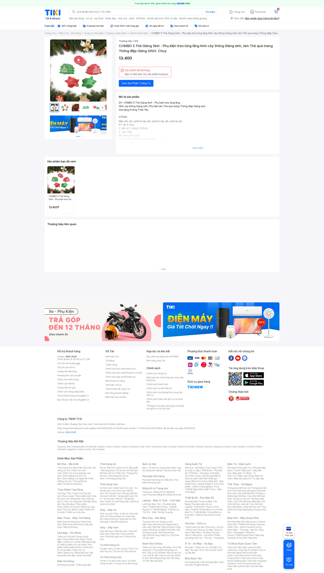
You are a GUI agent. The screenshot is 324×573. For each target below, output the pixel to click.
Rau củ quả (68, 496)
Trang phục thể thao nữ (238, 488)
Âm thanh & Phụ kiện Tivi (239, 467)
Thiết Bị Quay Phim (244, 535)
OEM (135, 41)
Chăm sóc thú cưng (151, 547)
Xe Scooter (211, 550)
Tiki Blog (109, 360)
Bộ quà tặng (156, 561)
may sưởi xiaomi (242, 555)
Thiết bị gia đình (83, 565)
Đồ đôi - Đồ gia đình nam (122, 496)
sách (131, 18)
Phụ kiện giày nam (115, 536)
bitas (259, 446)
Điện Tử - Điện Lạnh (239, 464)
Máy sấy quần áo (242, 478)
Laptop (169, 512)
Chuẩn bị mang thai (72, 484)
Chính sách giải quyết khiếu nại (120, 377)
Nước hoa (68, 552)
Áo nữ (102, 467)
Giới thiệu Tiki (112, 356)
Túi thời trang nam (110, 557)
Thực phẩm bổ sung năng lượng (246, 508)
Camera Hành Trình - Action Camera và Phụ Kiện (246, 527)
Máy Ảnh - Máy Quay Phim (243, 518)
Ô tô (201, 550)
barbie (101, 446)
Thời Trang (211, 467)
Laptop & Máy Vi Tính (207, 484)
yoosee (227, 446)
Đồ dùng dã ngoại (247, 490)
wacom (208, 446)
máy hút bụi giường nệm (245, 559)
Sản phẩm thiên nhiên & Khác (74, 546)
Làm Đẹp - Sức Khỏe (69, 532)
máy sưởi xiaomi (249, 558)
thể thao (140, 18)
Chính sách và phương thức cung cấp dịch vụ (164, 393)
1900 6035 (70, 432)
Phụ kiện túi (130, 551)
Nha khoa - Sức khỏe (203, 535)
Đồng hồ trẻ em (174, 494)
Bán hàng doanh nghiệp (117, 393)
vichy (88, 449)
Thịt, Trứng (72, 493)
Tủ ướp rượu (258, 478)
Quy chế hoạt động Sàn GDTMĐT (162, 356)
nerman (200, 446)
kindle (191, 446)
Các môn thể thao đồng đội (247, 501)
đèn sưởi (242, 547)
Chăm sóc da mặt (66, 536)
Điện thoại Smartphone (68, 521)
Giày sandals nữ (116, 516)
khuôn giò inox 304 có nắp (162, 18)
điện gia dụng (76, 18)
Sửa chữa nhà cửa (156, 524)
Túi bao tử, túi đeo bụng (125, 563)
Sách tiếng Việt (192, 562)
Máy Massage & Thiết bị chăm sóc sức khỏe (76, 543)
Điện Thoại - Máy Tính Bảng (73, 518)
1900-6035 (71, 356)
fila (94, 449)
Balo (144, 467)
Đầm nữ (111, 467)
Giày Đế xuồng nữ (118, 521)
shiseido (61, 449)
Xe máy (194, 550)
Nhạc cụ (165, 535)
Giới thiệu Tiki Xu (113, 385)
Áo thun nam (106, 488)
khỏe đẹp (110, 18)
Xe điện (213, 547)
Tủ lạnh (236, 470)
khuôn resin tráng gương (193, 18)
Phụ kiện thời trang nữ (152, 480)
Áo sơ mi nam (119, 490)
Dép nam (115, 534)
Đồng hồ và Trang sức (155, 488)
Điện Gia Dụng (65, 561)
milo (148, 446)
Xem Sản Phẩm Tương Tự (136, 83)
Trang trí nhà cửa (150, 521)
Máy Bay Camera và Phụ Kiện (245, 536)
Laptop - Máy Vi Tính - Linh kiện (161, 500)
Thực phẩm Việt (82, 496)
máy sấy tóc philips (248, 550)
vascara (61, 446)
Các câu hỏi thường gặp (68, 363)
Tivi (235, 476)
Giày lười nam (106, 531)
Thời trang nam (109, 484)
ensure (117, 446)
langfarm (72, 449)
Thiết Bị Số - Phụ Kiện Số (199, 497)
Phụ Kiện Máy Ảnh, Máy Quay (241, 521)
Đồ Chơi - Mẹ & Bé (67, 464)
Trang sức (147, 492)
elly (142, 446)
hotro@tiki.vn (82, 395)
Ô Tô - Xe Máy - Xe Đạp (199, 543)
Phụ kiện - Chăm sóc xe (196, 547)
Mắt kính (169, 480)
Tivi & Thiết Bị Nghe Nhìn (202, 488)
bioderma (134, 446)
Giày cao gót (106, 513)
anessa (217, 446)
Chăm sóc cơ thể (72, 542)
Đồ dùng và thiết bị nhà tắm (162, 529)
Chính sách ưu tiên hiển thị (159, 388)
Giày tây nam (121, 531)
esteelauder (78, 446)
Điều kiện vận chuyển (115, 397)
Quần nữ (120, 467)
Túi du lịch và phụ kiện (159, 467)
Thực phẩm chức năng (74, 539)
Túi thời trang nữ (109, 544)
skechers (156, 446)
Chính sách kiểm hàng (68, 379)
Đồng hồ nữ (159, 492)
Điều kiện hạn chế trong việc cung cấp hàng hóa (164, 378)
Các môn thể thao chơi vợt (246, 502)
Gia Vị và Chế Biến (157, 552)
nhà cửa (122, 18)
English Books (202, 565)
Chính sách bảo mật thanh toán (120, 368)
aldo (165, 446)
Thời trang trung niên (116, 478)
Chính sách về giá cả (156, 373)
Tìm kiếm (210, 11)
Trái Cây (61, 493)
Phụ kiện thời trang (153, 476)
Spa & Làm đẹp (205, 529)
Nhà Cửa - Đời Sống (154, 518)
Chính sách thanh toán (157, 384)
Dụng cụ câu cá (241, 498)
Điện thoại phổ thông (73, 524)
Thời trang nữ (108, 464)
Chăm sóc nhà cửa (76, 512)
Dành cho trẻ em (72, 507)
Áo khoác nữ (123, 470)
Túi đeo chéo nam (117, 561)
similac (241, 446)
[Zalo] (244, 358)
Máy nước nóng (245, 476)
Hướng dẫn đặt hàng (67, 371)
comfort (251, 446)
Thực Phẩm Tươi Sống (70, 489)
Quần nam (119, 488)
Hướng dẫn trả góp (66, 387)
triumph (173, 446)
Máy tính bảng (71, 527)
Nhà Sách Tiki (193, 558)
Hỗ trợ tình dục (82, 552)
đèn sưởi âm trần (241, 566)
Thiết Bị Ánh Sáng (246, 524)
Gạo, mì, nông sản (73, 501)
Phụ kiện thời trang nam (160, 481)
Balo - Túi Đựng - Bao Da (245, 529)
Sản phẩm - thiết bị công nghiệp (204, 485)
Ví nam (103, 561)
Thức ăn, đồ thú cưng (73, 509)
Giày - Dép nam (109, 527)
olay (235, 446)
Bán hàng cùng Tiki (155, 360)
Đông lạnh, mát (78, 498)
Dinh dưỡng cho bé (72, 476)
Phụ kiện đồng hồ (156, 494)
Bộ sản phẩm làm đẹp (75, 554)
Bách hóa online (199, 481)
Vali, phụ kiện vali (172, 470)
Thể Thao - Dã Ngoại (239, 484)
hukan (81, 449)
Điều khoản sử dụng (115, 381)
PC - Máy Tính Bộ (155, 512)
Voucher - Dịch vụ (195, 523)
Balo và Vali (149, 464)
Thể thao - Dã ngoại (199, 473)
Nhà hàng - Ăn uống (201, 532)
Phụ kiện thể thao (246, 493)
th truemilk (91, 446)
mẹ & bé (98, 18)
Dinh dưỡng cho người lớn (75, 478)
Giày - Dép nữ (108, 509)
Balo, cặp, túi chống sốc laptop (161, 469)
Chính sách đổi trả (66, 383)
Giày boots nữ (111, 519)
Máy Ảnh (253, 538)
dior (69, 446)
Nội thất (156, 527)
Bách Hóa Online (152, 543)
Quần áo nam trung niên (117, 501)
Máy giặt (237, 473)
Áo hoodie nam (113, 493)
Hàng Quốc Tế (193, 464)
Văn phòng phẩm (209, 562)
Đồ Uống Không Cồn (160, 558)
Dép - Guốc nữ (121, 513)
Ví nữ (131, 548)
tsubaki (101, 449)
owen (109, 446)
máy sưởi (231, 547)
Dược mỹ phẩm (84, 555)
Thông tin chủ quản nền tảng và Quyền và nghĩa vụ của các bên (165, 407)
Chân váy (120, 473)
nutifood (182, 446)
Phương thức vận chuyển (69, 375)
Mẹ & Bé (203, 478)
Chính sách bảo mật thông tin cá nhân (123, 372)
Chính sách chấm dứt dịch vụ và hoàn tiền (164, 400)
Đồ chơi (87, 467)
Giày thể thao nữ (252, 507)
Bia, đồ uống (68, 504)
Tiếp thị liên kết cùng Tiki (117, 389)
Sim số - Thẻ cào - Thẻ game (209, 538)
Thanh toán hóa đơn (194, 527)
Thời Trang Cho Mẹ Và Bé (69, 467)
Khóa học (210, 527)
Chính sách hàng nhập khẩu (70, 391)
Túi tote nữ (118, 551)
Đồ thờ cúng (153, 535)
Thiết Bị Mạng (159, 509)
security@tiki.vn (81, 399)
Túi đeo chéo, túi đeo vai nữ (113, 548)
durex (125, 446)
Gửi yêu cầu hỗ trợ (66, 367)
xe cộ (89, 18)
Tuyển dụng (111, 364)
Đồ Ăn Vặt (153, 555)
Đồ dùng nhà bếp (65, 565)
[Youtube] (238, 358)
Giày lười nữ (125, 519)
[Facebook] (231, 358)
